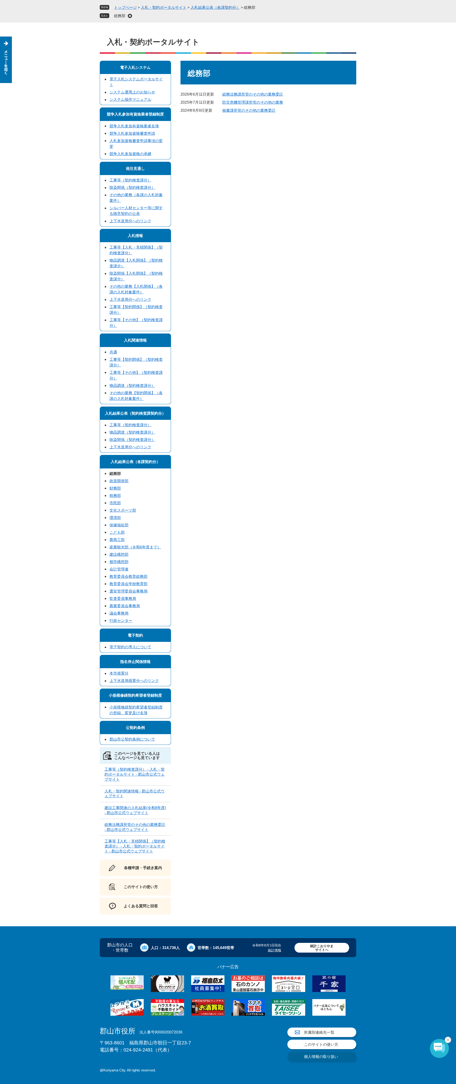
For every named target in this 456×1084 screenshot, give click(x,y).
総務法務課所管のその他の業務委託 (252, 94)
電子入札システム (135, 67)
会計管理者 (118, 569)
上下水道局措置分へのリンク (134, 681)
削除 (130, 16)
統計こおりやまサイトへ (321, 947)
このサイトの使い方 (321, 1044)
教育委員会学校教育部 (128, 584)
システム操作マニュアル (130, 99)
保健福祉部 (118, 525)
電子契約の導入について (130, 647)
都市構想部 (118, 562)
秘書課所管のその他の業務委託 (249, 110)
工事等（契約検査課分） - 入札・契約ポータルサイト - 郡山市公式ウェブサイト (134, 774)
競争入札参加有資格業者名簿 (134, 126)
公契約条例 (135, 728)
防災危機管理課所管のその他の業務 (252, 102)
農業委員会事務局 (124, 606)
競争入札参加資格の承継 (130, 154)
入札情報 (135, 236)
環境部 (115, 518)
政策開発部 (118, 481)
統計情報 (274, 950)
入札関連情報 (135, 340)
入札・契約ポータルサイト (163, 7)
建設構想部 (118, 554)
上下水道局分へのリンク (130, 221)
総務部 (119, 16)
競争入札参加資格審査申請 (132, 133)
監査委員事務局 (122, 599)
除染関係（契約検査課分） (132, 187)
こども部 (117, 532)
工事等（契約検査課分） (130, 180)
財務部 (115, 488)
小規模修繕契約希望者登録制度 (135, 695)
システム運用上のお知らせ (132, 92)
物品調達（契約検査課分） (132, 386)
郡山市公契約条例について (132, 739)
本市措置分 (118, 673)
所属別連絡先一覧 (319, 1032)
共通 (113, 352)
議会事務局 (118, 613)
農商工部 (117, 540)
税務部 (115, 496)
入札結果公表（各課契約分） (215, 7)
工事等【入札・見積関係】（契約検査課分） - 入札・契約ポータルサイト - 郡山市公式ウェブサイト (134, 846)
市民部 (115, 503)
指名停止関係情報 (135, 662)
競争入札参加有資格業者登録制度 (135, 114)
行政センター (120, 621)
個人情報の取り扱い (321, 1057)
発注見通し (135, 169)
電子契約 (135, 635)
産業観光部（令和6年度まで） (135, 547)
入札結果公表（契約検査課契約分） (135, 413)
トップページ (125, 7)
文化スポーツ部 (122, 510)
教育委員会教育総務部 (128, 576)
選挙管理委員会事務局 (128, 591)
